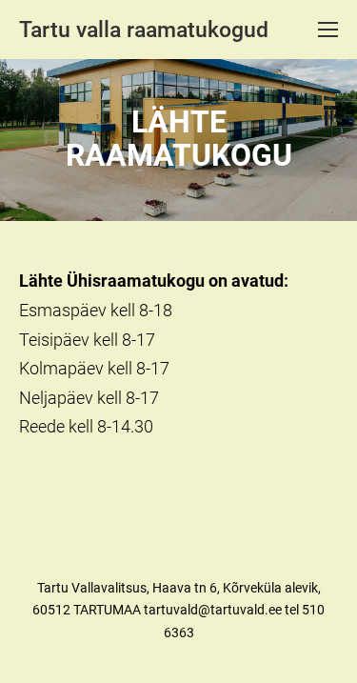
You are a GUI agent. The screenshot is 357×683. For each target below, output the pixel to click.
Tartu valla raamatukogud (143, 30)
